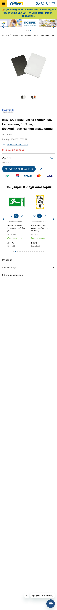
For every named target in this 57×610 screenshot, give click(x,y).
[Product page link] (16, 201)
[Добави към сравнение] (41, 169)
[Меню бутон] (3, 3)
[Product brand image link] (8, 110)
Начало (5, 35)
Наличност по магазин (17, 145)
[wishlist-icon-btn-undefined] (11, 216)
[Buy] (16, 216)
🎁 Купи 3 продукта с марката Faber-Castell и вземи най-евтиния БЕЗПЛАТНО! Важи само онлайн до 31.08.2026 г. (28, 12)
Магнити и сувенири (44, 35)
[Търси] (43, 3)
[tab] (28, 260)
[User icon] (38, 3)
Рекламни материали (21, 35)
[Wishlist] (48, 3)
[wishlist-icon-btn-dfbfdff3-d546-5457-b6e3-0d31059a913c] (52, 158)
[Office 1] (16, 3)
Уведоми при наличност (21, 169)
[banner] (28, 23)
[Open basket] (53, 3)
